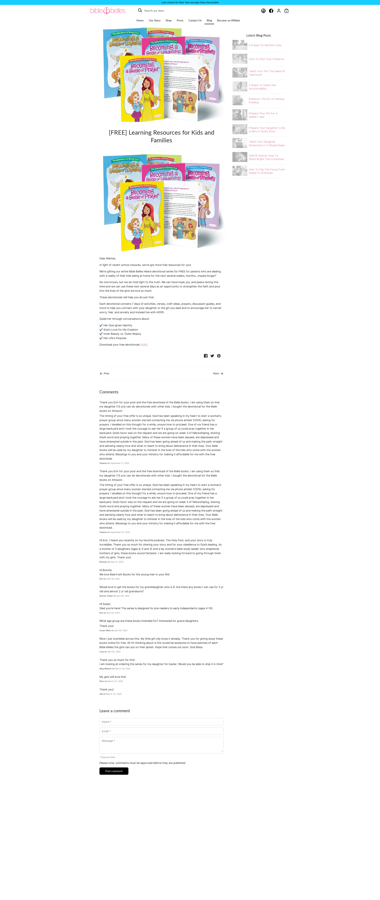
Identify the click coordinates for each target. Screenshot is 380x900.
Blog (209, 20)
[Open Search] (140, 10)
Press (180, 20)
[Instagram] (263, 11)
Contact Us (195, 20)
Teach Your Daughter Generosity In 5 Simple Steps (267, 143)
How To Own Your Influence (266, 59)
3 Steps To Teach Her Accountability (262, 87)
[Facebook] (271, 11)
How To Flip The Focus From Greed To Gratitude (267, 171)
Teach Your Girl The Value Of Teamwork (267, 73)
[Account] (279, 9)
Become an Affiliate (228, 20)
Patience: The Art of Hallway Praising (267, 100)
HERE (143, 344)
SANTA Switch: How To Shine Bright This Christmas (266, 157)
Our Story (154, 20)
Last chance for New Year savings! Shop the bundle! (190, 2)
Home (140, 20)
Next (216, 373)
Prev (106, 373)
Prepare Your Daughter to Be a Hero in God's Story (267, 129)
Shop (169, 20)
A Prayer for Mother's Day (265, 45)
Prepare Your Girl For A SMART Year (263, 115)
